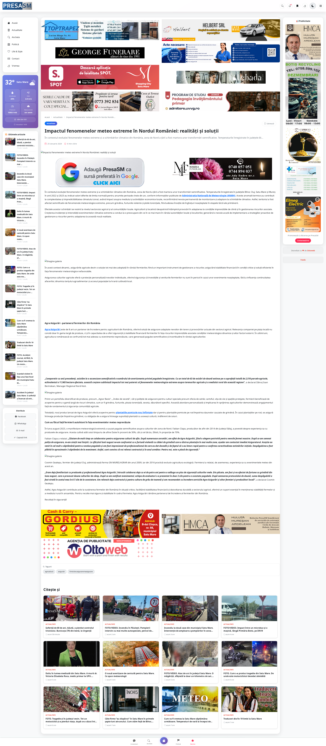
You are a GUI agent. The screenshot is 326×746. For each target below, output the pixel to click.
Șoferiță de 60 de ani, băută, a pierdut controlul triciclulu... (26, 142)
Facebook (22, 416)
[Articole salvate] (297, 6)
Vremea (15, 65)
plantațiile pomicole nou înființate (134, 412)
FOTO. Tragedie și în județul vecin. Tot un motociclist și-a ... (26, 289)
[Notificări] (290, 6)
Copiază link (22, 437)
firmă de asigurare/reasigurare (81, 571)
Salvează (270, 123)
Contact (15, 58)
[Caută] (282, 6)
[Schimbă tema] (313, 6)
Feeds (303, 260)
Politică (15, 44)
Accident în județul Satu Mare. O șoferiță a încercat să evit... (26, 395)
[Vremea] (305, 6)
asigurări (61, 571)
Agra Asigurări (53, 329)
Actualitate (17, 30)
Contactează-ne (303, 240)
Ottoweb (311, 250)
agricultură (49, 571)
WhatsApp (21, 423)
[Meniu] (320, 6)
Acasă (14, 23)
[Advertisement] (160, 239)
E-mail (21, 430)
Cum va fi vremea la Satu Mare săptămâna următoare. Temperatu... (26, 326)
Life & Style (17, 51)
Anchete (16, 37)
